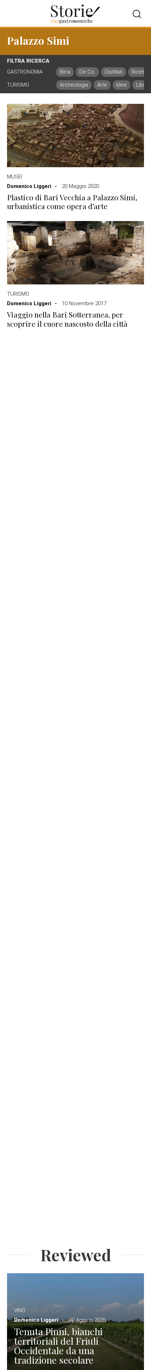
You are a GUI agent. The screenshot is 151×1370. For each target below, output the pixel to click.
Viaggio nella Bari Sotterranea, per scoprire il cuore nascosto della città (67, 319)
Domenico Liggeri (29, 186)
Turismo (18, 294)
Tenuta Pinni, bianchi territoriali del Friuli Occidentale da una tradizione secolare (58, 1346)
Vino (19, 1310)
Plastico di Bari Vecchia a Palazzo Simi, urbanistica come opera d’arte (72, 201)
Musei (14, 177)
